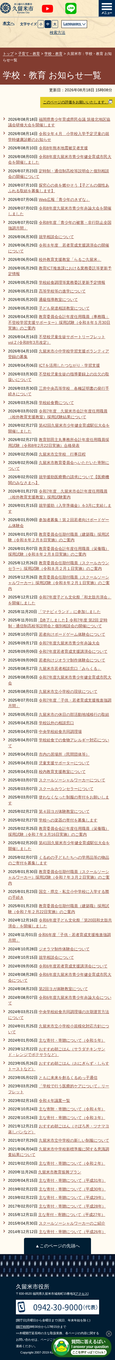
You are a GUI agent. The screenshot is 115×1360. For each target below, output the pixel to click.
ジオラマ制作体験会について (64, 949)
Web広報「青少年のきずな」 (64, 200)
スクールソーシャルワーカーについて (72, 780)
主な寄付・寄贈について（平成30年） (72, 1189)
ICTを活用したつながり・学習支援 (69, 365)
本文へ (9, 23)
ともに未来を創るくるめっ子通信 (68, 1078)
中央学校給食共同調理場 (60, 732)
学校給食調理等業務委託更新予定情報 (72, 282)
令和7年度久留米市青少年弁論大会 (69, 643)
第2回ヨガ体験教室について (63, 989)
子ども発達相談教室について (64, 308)
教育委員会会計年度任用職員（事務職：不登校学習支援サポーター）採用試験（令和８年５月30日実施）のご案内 (59, 322)
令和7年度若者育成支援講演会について (73, 651)
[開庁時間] (23, 1326)
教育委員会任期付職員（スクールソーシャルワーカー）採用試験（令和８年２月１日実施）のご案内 (59, 583)
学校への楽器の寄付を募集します (68, 820)
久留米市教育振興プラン (59, 1172)
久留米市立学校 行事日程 (62, 454)
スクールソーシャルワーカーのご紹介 (72, 1223)
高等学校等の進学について (62, 291)
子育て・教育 (29, 54)
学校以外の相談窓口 (56, 723)
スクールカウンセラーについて (66, 789)
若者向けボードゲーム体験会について (72, 634)
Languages (72, 24)
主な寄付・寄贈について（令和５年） (72, 1040)
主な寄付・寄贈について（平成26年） (72, 1232)
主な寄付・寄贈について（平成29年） (72, 1198)
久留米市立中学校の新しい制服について (74, 1140)
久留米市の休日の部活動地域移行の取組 (74, 715)
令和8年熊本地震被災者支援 (63, 148)
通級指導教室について (58, 300)
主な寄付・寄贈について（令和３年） (72, 1118)
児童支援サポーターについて (64, 763)
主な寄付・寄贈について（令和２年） (72, 1163)
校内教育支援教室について (62, 772)
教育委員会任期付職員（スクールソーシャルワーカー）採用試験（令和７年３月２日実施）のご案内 (59, 877)
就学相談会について (56, 237)
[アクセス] (81, 1293)
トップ (8, 54)
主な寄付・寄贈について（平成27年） (71, 1215)
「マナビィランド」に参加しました (69, 612)
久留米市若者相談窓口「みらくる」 (70, 669)
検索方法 (57, 33)
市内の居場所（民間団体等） (64, 754)
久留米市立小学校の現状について (68, 692)
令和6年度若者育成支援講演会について (73, 966)
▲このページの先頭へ (57, 1245)
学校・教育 (53, 54)
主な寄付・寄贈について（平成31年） (72, 1180)
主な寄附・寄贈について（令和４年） (72, 1109)
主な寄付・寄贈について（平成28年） (72, 1206)
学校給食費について (56, 403)
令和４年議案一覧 (54, 1101)
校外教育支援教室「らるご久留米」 (70, 259)
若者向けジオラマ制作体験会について (72, 660)
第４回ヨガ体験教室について (64, 811)
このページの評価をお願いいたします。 (75, 102)
